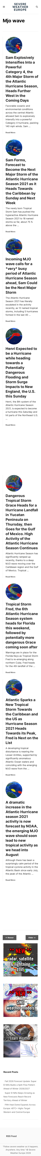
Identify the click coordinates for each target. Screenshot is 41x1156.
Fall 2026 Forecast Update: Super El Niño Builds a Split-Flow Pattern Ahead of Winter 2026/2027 (19, 1085)
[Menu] (4, 7)
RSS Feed (11, 1136)
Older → (32, 937)
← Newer (9, 937)
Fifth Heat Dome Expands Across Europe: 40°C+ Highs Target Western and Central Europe (19, 1108)
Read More (10, 132)
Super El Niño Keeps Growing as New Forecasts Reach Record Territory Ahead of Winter (19, 1096)
